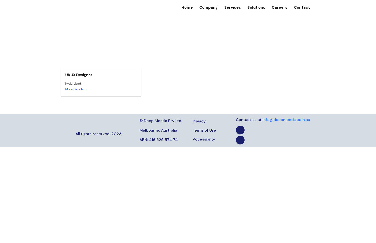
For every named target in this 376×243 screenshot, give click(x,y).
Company (208, 7)
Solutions (256, 7)
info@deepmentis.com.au (286, 119)
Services (232, 7)
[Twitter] (240, 140)
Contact (302, 7)
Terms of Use (204, 130)
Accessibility (204, 139)
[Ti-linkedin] (240, 130)
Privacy (199, 121)
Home (187, 7)
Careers (279, 7)
